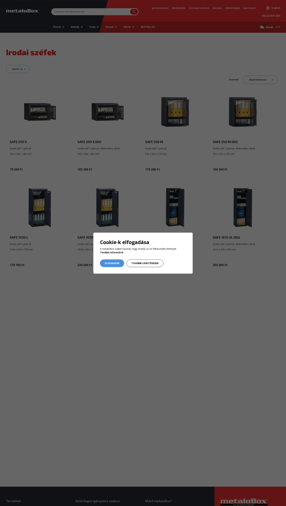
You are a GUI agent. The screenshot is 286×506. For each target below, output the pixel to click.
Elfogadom (112, 263)
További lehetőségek (145, 263)
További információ (111, 252)
